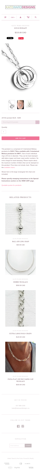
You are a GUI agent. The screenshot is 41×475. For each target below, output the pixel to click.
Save (21, 38)
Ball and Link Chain (20, 241)
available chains (9, 167)
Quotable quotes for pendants (11, 185)
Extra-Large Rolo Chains (20, 333)
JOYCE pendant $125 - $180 (11, 118)
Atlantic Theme (11, 458)
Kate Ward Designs (20, 238)
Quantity (4, 127)
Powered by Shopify (28, 458)
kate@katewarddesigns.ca (20, 408)
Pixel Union (20, 458)
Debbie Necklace (20, 282)
